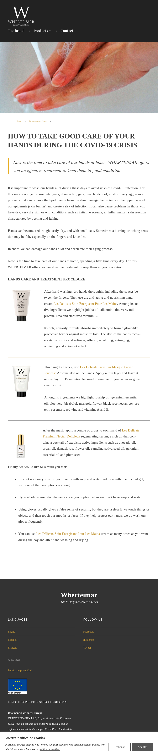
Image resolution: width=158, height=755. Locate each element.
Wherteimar (79, 595)
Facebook (88, 631)
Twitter (87, 647)
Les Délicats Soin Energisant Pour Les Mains (85, 304)
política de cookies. (49, 749)
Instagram (88, 639)
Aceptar (143, 747)
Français (12, 647)
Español (12, 639)
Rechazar (119, 747)
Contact (67, 30)
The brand (16, 30)
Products (41, 30)
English (12, 631)
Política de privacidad (20, 670)
